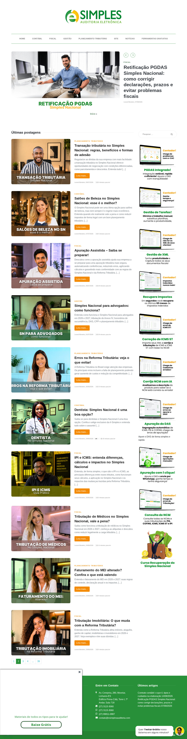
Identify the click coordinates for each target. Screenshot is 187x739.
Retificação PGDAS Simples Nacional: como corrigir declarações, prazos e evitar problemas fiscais (156, 702)
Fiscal (52, 39)
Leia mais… (82, 176)
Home (22, 39)
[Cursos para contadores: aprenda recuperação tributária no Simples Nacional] (65, 82)
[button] (126, 55)
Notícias (130, 39)
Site (116, 39)
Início (92, 114)
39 (38, 661)
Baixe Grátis (41, 724)
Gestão (67, 39)
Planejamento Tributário (93, 39)
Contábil (37, 39)
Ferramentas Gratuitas (155, 39)
